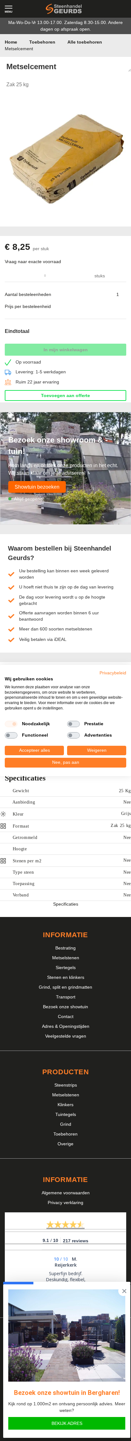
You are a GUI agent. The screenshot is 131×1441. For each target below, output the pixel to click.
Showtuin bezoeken (37, 487)
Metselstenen (65, 957)
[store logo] (64, 9)
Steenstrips (65, 1085)
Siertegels (66, 967)
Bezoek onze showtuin (65, 1006)
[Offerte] (104, 9)
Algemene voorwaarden (66, 1192)
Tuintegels (65, 1114)
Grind (65, 1124)
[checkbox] (11, 724)
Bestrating (65, 947)
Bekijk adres (67, 1423)
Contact (65, 1016)
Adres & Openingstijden (65, 1026)
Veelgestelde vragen (65, 1036)
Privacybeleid (113, 673)
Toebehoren (65, 1134)
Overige (65, 1143)
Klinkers (65, 1104)
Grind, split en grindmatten (65, 987)
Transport (65, 996)
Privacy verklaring (65, 1202)
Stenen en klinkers (65, 977)
